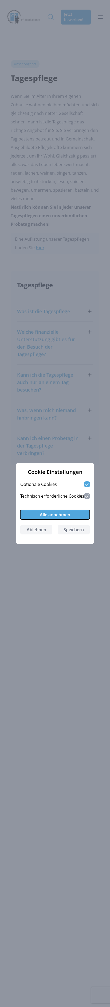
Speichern (74, 530)
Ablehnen (36, 530)
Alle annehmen (55, 515)
